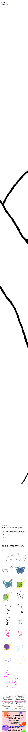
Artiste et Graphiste (4, 4)
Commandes (4, 525)
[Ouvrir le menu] (26, 4)
